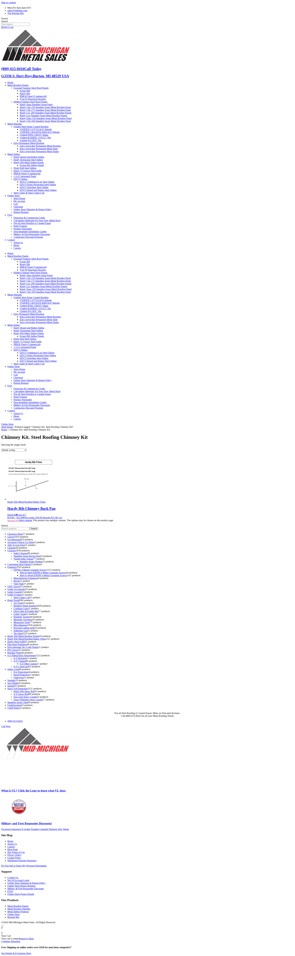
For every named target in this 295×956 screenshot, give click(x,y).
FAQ (9, 215)
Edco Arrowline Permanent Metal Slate (39, 148)
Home (10, 82)
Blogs (16, 245)
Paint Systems (20, 226)
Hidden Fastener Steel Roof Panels (30, 101)
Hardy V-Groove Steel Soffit (27, 170)
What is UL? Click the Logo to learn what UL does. (33, 790)
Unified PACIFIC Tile (30, 140)
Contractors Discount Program (28, 237)
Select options (25, 520)
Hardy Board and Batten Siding (29, 157)
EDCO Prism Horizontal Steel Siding (38, 184)
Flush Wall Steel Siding (25, 168)
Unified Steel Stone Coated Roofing (31, 126)
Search (4, 18)
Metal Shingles (14, 124)
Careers (17, 248)
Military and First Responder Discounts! (26, 823)
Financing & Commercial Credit (29, 217)
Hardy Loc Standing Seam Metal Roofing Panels (43, 115)
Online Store (13, 195)
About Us (18, 242)
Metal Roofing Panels (17, 85)
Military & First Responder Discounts (32, 234)
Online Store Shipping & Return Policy (33, 209)
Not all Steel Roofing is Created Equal (32, 223)
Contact (11, 240)
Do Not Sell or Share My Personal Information (24, 865)
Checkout (18, 206)
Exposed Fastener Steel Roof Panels (31, 88)
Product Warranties (23, 228)
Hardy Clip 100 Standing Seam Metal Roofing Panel (45, 121)
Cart (16, 204)
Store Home (19, 198)
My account (19, 201)
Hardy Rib (25, 93)
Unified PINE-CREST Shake (34, 135)
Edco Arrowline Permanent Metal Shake (39, 151)
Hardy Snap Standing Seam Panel (36, 104)
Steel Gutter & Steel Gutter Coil (29, 193)
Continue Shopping (10, 941)
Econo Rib (25, 90)
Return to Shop (26, 938)
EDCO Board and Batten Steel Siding (38, 190)
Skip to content (8, 2)
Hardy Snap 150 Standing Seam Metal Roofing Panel (46, 118)
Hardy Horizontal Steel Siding (28, 159)
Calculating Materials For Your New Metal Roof (37, 220)
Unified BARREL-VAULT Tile (35, 137)
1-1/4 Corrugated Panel (25, 176)
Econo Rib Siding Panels (32, 165)
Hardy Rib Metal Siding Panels (29, 162)
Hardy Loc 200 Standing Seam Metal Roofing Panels (45, 113)
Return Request (21, 212)
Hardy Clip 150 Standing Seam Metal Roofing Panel (45, 107)
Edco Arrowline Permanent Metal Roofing (40, 146)
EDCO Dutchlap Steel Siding (34, 187)
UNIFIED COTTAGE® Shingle (36, 129)
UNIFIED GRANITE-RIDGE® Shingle (40, 132)
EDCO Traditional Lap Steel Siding (37, 182)
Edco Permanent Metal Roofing (29, 143)
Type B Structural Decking (33, 99)
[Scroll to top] (2, 925)
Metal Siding (13, 154)
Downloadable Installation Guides (30, 231)
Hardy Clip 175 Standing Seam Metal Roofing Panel (45, 110)
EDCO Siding (20, 179)
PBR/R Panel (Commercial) (33, 96)
